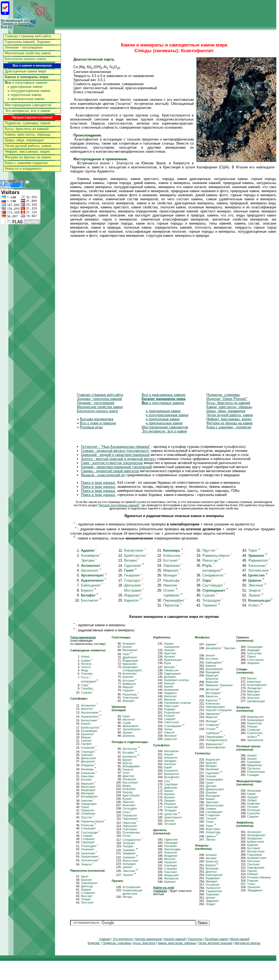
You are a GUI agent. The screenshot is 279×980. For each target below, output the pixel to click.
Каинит (168, 790)
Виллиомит (130, 650)
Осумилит (213, 884)
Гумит (210, 782)
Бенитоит (212, 861)
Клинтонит (254, 681)
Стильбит (170, 868)
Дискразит (88, 761)
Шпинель (129, 735)
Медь (84, 670)
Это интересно (123, 939)
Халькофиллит (216, 747)
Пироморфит (174, 600)
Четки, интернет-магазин (215, 943)
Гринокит (87, 754)
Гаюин (251, 793)
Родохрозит (172, 712)
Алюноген (170, 757)
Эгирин (86, 899)
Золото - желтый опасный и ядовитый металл (118, 459)
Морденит (171, 855)
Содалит (253, 816)
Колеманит (171, 689)
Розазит (169, 715)
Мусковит (253, 694)
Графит (87, 660)
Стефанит (88, 839)
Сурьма (209, 595)
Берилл (88, 590)
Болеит (127, 646)
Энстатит (87, 902)
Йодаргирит (130, 660)
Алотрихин (171, 751)
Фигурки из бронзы (247, 943)
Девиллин (170, 787)
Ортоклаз (253, 768)
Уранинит (130, 857)
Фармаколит (259, 560)
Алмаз (85, 656)
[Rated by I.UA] (37, 187)
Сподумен (88, 892)
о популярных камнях (26, 83)
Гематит (128, 769)
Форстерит (213, 829)
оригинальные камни (26, 99)
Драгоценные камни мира (25, 71)
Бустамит (253, 848)
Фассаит (87, 896)
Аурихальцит (173, 659)
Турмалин (212, 894)
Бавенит (252, 844)
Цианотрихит (173, 817)
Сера (85, 685)
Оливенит (213, 724)
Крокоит (169, 797)
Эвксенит (257, 585)
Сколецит (170, 865)
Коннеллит (130, 673)
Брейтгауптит (136, 556)
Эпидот (211, 904)
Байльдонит (92, 585)
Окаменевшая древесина (132, 892)
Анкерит (169, 650)
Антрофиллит (256, 835)
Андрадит (253, 650)
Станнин (87, 835)
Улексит (169, 732)
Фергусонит (130, 860)
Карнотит (133, 600)
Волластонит (256, 851)
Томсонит (170, 872)
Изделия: (94, 943)
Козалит (86, 779)
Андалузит (213, 759)
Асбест (255, 605)
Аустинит (212, 658)
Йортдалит (213, 795)
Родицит (169, 709)
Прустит (209, 550)
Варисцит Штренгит (212, 677)
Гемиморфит (214, 779)
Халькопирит (89, 856)
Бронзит (86, 879)
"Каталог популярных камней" (119, 505)
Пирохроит (130, 826)
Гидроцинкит (172, 673)
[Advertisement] (174, 318)
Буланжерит (89, 730)
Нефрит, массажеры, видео (27, 151)
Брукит (127, 759)
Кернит (168, 686)
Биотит (252, 678)
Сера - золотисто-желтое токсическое (112, 463)
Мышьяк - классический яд (103, 475)
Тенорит (128, 846)
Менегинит (88, 786)
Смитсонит (171, 722)
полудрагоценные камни (29, 91)
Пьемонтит (213, 887)
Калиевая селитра (176, 680)
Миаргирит (88, 790)
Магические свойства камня (28, 53)
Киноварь (88, 769)
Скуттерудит (213, 585)
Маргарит (253, 691)
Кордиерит (213, 878)
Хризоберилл (131, 729)
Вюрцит (86, 737)
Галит (127, 654)
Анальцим (254, 790)
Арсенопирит (91, 712)
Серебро (87, 688)
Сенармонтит (214, 575)
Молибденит (89, 796)
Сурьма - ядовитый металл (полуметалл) (115, 451)
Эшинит (255, 595)
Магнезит (170, 696)
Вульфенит (171, 777)
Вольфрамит (131, 766)
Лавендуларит (215, 706)
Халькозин (257, 566)
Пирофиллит (255, 867)
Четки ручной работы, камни (28, 146)
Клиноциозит (214, 874)
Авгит (85, 876)
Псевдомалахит (216, 740)
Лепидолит (254, 688)
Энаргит (255, 590)
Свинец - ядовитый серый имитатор (110, 471)
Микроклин (254, 765)
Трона (168, 729)
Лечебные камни (216, 939)
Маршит (128, 687)
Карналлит (130, 663)
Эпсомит (170, 823)
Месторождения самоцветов (28, 105)
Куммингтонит (257, 857)
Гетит (126, 772)
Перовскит (130, 815)
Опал (127, 812)
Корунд (127, 792)
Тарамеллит (214, 891)
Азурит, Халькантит (172, 645)
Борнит (86, 723)
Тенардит (170, 810)
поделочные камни (24, 95)
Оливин (211, 808)
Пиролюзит (130, 818)
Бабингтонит (255, 841)
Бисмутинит (134, 550)
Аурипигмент (91, 716)
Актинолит (254, 832)
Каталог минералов (148, 939)
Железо (86, 663)
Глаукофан (254, 854)
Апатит (210, 655)
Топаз (209, 821)
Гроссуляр (254, 653)
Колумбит (129, 789)
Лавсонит (212, 802)
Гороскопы (195, 939)
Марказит (172, 570)
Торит (254, 550)
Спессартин (255, 659)
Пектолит (253, 864)
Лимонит (128, 802)
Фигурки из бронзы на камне (28, 157)
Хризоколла (255, 740)
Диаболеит (130, 657)
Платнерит (130, 829)
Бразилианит (214, 669)
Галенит (86, 740)
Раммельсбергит (217, 556)
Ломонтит (170, 852)
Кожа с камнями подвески (26, 163)
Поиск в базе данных (98, 483)
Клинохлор (254, 723)
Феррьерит (171, 875)
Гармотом (171, 839)
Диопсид (87, 886)
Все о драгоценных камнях (164, 395)
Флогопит (253, 697)
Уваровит (253, 663)
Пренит (252, 870)
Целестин (172, 814)
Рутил (127, 835)
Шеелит (169, 820)
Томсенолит (131, 697)
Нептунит (253, 861)
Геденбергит (89, 883)
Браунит (211, 762)
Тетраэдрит (212, 600)
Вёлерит (211, 766)
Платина (87, 673)
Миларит (211, 881)
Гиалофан (254, 762)
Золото (86, 667)
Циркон (212, 836)
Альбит (252, 755)
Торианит (211, 605)
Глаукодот (133, 580)
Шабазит (170, 881)
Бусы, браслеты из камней (27, 129)
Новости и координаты (23, 168)
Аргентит (87, 708)
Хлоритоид (213, 832)
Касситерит (130, 782)
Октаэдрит (130, 808)
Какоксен (212, 696)
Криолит (128, 676)
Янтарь (127, 896)
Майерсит (129, 683)
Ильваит (211, 792)
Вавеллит (212, 682)
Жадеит (86, 889)
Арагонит (170, 653)
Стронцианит (174, 726)
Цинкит (127, 867)
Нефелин (253, 803)
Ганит (126, 716)
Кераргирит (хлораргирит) (132, 668)
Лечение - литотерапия (23, 47)
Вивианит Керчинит (219, 685)
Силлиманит (214, 812)
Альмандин (255, 646)
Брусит (127, 763)
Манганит (129, 805)
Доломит (170, 676)
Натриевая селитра (177, 702)
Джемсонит (88, 758)
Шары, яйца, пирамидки (24, 140)
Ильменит (129, 779)
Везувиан (212, 868)
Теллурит (129, 843)
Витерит (131, 560)
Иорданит (133, 595)
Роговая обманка (259, 877)
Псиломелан (131, 832)
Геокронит (133, 575)
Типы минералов (83, 637)
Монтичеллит (215, 805)
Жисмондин (172, 849)
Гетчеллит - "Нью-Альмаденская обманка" (115, 447)
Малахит (170, 699)
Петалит (252, 806)
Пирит (85, 807)
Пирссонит (171, 706)
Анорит (252, 758)
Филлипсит (171, 878)
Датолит (211, 786)
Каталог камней (174, 939)
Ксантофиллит (257, 684)
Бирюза (211, 665)
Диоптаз (211, 871)
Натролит (170, 862)
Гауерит (86, 743)
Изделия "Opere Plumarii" (226, 399)
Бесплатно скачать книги (25, 59)
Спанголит (171, 807)
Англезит (170, 764)
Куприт (127, 798)
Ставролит (213, 815)
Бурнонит (87, 734)
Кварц (127, 785)
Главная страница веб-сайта (28, 36)
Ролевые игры (91, 427)
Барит (168, 767)
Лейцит (252, 800)
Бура (167, 663)
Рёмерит (170, 803)
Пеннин (252, 726)
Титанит (211, 818)
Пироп (251, 656)
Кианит (210, 799)
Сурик (127, 722)
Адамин (212, 644)
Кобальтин (172, 556)
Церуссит (170, 739)
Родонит (252, 880)
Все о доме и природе (98, 423)
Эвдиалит (212, 900)
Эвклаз (210, 839)
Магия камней (239, 939)
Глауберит (171, 784)
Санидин (253, 774)
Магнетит (129, 719)
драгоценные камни (25, 87)
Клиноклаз (213, 703)
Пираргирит (89, 803)
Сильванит (88, 828)
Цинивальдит (256, 701)
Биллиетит (91, 600)
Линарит (169, 800)
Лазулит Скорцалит (219, 710)
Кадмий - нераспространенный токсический (116, 467)
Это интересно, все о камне (27, 111)
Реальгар (211, 560)
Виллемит (212, 769)
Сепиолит (253, 729)
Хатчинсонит (259, 570)
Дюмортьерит (215, 789)
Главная (104, 939)
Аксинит (211, 858)
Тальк (251, 883)
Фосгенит (170, 735)
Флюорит (129, 700)
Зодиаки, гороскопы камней (99, 399)
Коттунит (171, 560)
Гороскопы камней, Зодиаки (27, 42)
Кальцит (169, 683)
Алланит (211, 854)
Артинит (169, 656)
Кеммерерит (255, 720)
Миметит (212, 717)
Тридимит (129, 853)
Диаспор (128, 776)
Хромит (128, 732)
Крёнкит (169, 794)
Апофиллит (255, 838)
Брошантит (171, 773)
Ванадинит (213, 672)
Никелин (171, 585)
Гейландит (171, 842)
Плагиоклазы (256, 771)
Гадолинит (134, 566)
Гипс (168, 781)
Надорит (128, 690)
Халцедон (129, 863)
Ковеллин (87, 776)
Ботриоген (171, 770)
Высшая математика (96, 419)
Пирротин (87, 810)
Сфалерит (88, 842)
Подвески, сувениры (223, 395)
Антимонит (89, 705)
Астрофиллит (132, 887)
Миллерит (87, 793)
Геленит (211, 776)
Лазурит (252, 797)
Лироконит (172, 566)
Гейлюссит (171, 670)
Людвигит (170, 693)
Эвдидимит (255, 890)
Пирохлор (172, 605)
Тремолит (253, 887)
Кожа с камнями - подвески (228, 427)
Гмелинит (170, 846)
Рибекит (252, 874)
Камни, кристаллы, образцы (27, 134)
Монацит (171, 575)
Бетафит (130, 752)
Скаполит (253, 813)
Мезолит (170, 859)
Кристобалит (131, 795)
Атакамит (129, 643)
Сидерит (170, 719)
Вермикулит (255, 716)
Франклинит (131, 726)
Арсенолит (91, 570)
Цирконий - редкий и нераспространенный (115, 455)
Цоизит (210, 897)
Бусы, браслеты (144, 943)
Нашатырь (172, 580)
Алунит (169, 754)
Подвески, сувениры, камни (27, 123)
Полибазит (88, 813)
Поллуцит (253, 810)
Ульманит (87, 849)
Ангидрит (170, 760)
